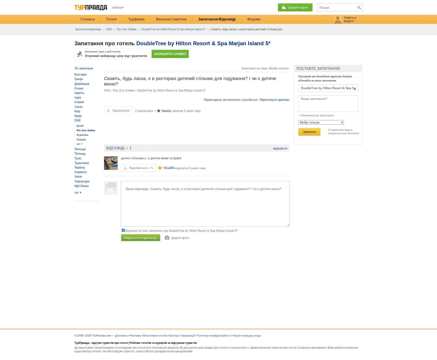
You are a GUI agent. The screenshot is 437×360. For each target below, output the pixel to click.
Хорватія (80, 172)
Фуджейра (82, 134)
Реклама (135, 335)
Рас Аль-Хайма (124, 90)
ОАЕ (107, 90)
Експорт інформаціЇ (182, 335)
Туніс (77, 158)
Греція (78, 79)
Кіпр (77, 111)
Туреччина (81, 163)
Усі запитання (83, 68)
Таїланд (79, 153)
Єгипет (79, 88)
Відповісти (280, 148)
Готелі (111, 19)
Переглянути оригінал (274, 99)
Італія (78, 106)
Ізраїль (79, 93)
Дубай (80, 125)
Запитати (309, 131)
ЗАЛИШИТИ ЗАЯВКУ (170, 54)
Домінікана (81, 84)
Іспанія (79, 102)
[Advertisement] (187, 127)
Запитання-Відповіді (217, 19)
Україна (79, 167)
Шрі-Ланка (81, 186)
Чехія (78, 176)
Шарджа (81, 139)
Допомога (121, 335)
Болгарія (80, 74)
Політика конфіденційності (214, 335)
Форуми (253, 19)
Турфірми (136, 19)
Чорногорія (81, 181)
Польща (80, 149)
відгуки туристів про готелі (110, 343)
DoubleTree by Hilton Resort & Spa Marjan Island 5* (203, 43)
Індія (77, 97)
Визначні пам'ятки (171, 19)
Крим (77, 116)
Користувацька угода (247, 335)
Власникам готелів (155, 335)
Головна (88, 19)
